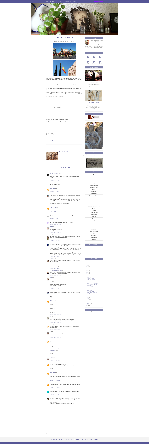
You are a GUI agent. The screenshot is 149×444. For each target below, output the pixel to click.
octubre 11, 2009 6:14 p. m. (55, 348)
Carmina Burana (94, 210)
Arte (94, 174)
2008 (87, 305)
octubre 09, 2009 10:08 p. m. (55, 288)
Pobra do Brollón (90, 287)
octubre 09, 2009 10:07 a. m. (55, 186)
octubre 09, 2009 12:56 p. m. (55, 232)
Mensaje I (89, 285)
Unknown (52, 300)
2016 (87, 265)
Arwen (51, 324)
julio (88, 297)
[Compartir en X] (47, 140)
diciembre (89, 274)
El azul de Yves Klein (91, 279)
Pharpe (51, 383)
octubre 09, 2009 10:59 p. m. (55, 306)
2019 (87, 261)
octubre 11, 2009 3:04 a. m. (55, 329)
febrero (88, 303)
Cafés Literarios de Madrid (94, 202)
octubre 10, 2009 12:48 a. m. (55, 322)
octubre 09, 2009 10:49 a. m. (55, 204)
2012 (87, 270)
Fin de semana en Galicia (92, 284)
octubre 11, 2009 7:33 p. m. (55, 354)
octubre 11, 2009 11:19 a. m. (55, 337)
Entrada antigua (80, 433)
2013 (87, 269)
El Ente (51, 357)
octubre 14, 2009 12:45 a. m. (55, 394)
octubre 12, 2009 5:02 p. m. (55, 369)
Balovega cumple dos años (94, 185)
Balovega (94, 183)
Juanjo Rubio (52, 188)
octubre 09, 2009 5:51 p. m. (55, 256)
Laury (51, 277)
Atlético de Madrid (94, 179)
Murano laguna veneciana (94, 231)
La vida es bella (94, 216)
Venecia (94, 233)
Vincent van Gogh (93, 235)
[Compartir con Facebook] (57, 140)
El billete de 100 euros (91, 291)
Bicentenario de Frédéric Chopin (94, 195)
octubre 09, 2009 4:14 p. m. (55, 240)
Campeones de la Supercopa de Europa (94, 206)
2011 (87, 271)
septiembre (89, 295)
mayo (88, 299)
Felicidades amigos (90, 289)
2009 (87, 273)
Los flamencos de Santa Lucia (92, 283)
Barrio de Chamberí (94, 191)
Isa (50, 331)
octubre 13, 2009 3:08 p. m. (55, 387)
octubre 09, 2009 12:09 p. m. (55, 211)
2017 (87, 264)
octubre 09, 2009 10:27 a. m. (55, 191)
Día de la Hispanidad (63, 146)
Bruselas (94, 199)
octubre (88, 277)
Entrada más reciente (51, 433)
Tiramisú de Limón (90, 278)
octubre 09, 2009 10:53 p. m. (55, 297)
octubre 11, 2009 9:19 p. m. (55, 360)
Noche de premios (90, 282)
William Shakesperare (94, 237)
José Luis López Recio (54, 173)
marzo (88, 302)
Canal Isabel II (94, 208)
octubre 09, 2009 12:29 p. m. (55, 224)
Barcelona (93, 189)
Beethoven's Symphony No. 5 (94, 193)
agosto (88, 296)
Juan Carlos (52, 214)
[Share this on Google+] (49, 140)
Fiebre (51, 396)
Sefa (50, 316)
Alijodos (51, 220)
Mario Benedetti (94, 227)
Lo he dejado (94, 220)
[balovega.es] (94, 118)
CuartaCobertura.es (54, 389)
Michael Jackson (93, 229)
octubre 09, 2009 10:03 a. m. (55, 180)
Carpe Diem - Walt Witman (94, 212)
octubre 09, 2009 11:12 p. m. (55, 314)
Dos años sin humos (94, 214)
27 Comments (70, 41)
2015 (87, 266)
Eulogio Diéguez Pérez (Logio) (56, 270)
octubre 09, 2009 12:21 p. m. (55, 218)
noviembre (89, 276)
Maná (94, 225)
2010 (87, 272)
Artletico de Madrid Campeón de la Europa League (94, 176)
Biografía (94, 197)
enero (88, 304)
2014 (87, 267)
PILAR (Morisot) (53, 350)
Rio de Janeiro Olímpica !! (92, 292)
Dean (51, 234)
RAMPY (51, 226)
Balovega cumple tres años (94, 187)
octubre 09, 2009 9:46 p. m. (55, 268)
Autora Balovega (94, 181)
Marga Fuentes (53, 207)
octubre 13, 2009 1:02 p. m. (55, 380)
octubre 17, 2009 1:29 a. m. (55, 405)
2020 (87, 260)
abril (88, 300)
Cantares (51, 194)
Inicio (66, 433)
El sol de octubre (90, 293)
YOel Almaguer (94, 239)
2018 (87, 263)
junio (88, 298)
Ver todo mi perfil (94, 49)
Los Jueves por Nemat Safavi (92, 280)
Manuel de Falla (94, 222)
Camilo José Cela (93, 204)
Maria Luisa (52, 258)
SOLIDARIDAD (89, 290)
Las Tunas (93, 218)
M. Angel (51, 290)
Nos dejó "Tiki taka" (90, 286)
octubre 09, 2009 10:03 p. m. (55, 275)
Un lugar (51, 242)
